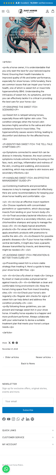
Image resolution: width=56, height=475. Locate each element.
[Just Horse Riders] (28, 11)
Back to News (28, 363)
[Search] (9, 11)
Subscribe (28, 410)
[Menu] (3, 11)
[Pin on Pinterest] (17, 343)
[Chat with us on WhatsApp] (6, 469)
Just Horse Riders (16, 465)
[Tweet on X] (9, 343)
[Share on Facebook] (13, 343)
